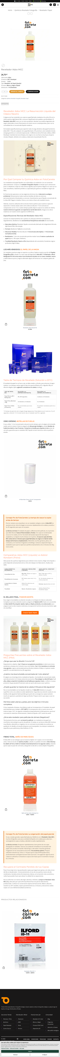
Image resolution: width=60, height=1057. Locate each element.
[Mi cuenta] (54, 4)
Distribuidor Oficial (21, 1015)
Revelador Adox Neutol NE (30, 327)
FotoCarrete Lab (35, 1015)
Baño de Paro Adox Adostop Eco (30, 813)
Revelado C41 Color (38, 1019)
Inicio (10, 10)
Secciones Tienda (6, 1015)
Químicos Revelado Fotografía (25, 10)
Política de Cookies (5, 1048)
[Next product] (28, 13)
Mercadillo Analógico (53, 1030)
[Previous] (4, 335)
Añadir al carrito (17, 91)
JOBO (19, 1022)
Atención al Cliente (52, 1027)
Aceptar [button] (30, 1051)
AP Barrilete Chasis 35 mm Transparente (30, 499)
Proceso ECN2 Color (38, 1025)
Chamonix (20, 1019)
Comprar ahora (32, 91)
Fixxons (20, 1028)
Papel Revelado (7, 1025)
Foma (19, 1025)
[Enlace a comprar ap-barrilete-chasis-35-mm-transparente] (30, 466)
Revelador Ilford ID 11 (30, 971)
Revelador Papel (46, 10)
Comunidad (49, 1015)
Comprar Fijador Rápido (30, 613)
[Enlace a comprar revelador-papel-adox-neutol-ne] (30, 294)
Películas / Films (7, 1019)
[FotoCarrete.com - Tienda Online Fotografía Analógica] (30, 4)
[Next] (7, 64)
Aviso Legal (21, 1048)
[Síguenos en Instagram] (17, 1039)
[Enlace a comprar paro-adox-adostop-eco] (30, 780)
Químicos (5, 1022)
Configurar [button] (44, 1054)
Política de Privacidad (14, 1048)
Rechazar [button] (15, 1054)
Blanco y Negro (37, 1022)
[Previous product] (31, 13)
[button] (2, 4)
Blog (49, 1019)
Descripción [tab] (5, 104)
